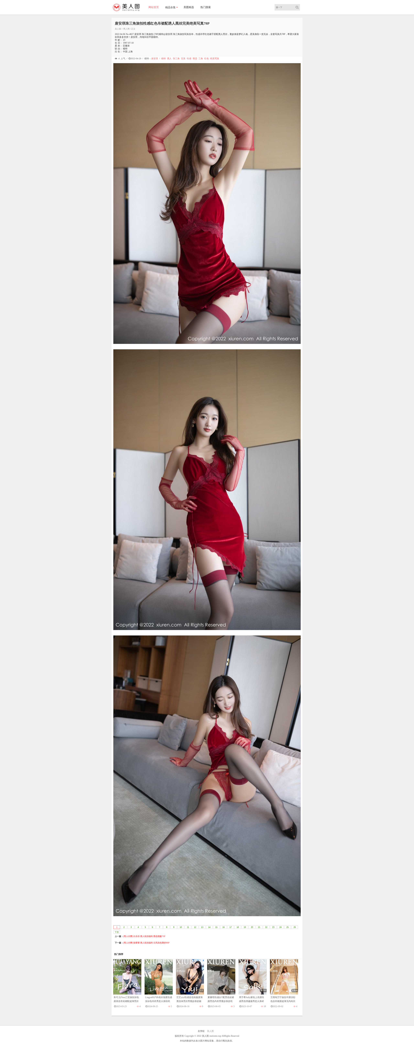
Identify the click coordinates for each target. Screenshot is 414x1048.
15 (216, 927)
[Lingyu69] (159, 980)
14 (209, 927)
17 (230, 927)
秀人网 (126, 29)
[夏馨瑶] (221, 980)
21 (259, 927)
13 (202, 927)
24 (280, 927)
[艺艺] (190, 980)
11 (188, 927)
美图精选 (189, 7)
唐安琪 (154, 58)
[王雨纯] (284, 980)
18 (238, 927)
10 (181, 927)
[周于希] (253, 980)
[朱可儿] (127, 980)
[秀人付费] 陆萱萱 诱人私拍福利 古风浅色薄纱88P (146, 943)
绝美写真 (214, 58)
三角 (200, 58)
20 (252, 927)
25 (287, 927)
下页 (117, 932)
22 (266, 927)
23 (273, 927)
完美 (183, 58)
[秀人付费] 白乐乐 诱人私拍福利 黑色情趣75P (144, 936)
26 (295, 927)
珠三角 (176, 58)
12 (195, 927)
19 (245, 927)
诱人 (169, 58)
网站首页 (153, 7)
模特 (163, 58)
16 (223, 927)
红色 (206, 58)
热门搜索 (205, 7)
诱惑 (195, 58)
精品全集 (170, 7)
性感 (189, 58)
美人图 (118, 29)
